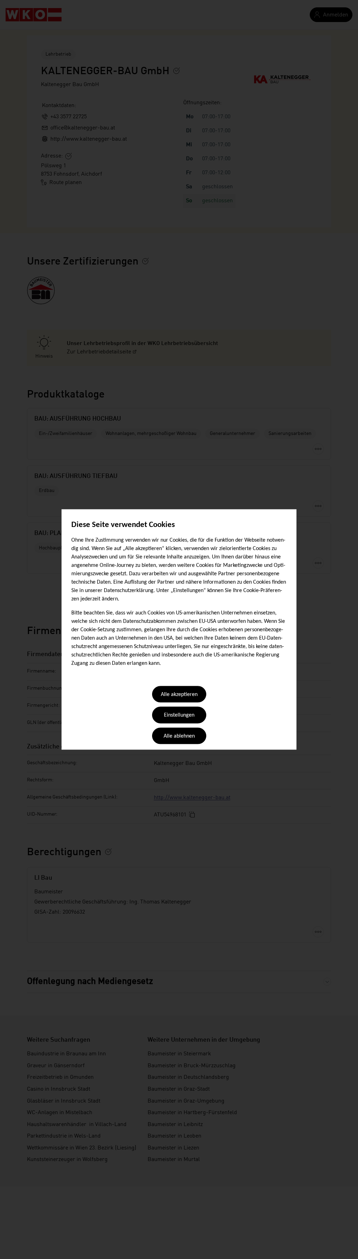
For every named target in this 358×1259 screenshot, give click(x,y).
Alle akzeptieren (179, 694)
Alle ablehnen (179, 736)
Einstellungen (179, 715)
